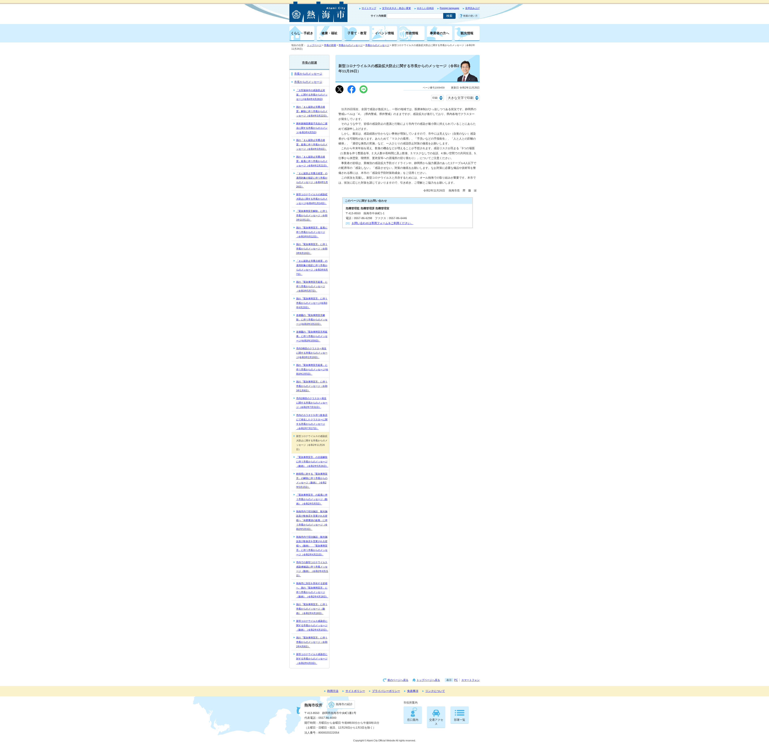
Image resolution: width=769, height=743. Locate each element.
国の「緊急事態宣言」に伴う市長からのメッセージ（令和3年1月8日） (311, 386)
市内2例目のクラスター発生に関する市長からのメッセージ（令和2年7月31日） (311, 403)
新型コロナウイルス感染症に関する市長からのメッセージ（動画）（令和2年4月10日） (312, 625)
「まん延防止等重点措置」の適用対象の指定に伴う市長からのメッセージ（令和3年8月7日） (312, 268)
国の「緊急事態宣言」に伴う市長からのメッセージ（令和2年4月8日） (311, 642)
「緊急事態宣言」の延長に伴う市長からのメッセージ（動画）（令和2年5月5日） (311, 499)
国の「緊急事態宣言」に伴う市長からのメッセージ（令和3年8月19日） (311, 249)
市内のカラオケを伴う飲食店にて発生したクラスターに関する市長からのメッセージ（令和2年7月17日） (311, 422)
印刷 (435, 97)
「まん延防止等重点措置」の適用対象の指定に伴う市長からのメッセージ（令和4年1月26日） (312, 180)
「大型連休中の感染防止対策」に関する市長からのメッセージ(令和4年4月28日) (311, 95)
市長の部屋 (330, 45)
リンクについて (435, 691)
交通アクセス (436, 721)
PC (456, 680)
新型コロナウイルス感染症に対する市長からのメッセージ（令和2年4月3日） (311, 658)
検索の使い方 (470, 15)
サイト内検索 (378, 15)
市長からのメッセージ (351, 45)
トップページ (314, 45)
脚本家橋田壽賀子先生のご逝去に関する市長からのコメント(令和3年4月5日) (311, 128)
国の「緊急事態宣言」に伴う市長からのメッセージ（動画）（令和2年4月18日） (311, 609)
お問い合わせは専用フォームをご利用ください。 (382, 223)
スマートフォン (470, 680)
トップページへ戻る (428, 680)
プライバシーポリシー (386, 691)
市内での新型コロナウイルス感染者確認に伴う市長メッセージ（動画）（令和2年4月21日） (312, 569)
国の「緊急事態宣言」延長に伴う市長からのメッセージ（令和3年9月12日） (311, 232)
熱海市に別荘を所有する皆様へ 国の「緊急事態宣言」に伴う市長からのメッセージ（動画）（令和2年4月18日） (312, 590)
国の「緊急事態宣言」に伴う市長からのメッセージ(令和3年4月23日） (311, 303)
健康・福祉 (329, 33)
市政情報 (412, 33)
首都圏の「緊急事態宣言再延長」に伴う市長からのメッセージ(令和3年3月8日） (311, 336)
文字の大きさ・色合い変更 (396, 8)
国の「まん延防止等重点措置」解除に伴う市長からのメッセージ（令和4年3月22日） (312, 111)
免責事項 (412, 691)
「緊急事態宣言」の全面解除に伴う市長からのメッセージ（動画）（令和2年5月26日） (312, 461)
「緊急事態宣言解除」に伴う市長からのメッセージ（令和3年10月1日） (311, 215)
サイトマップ (369, 8)
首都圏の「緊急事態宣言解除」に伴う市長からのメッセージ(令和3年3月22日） (311, 319)
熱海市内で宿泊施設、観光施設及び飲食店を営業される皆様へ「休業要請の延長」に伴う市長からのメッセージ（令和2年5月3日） (311, 520)
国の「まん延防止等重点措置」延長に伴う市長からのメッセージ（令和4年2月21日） (312, 161)
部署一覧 (459, 719)
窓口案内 (412, 719)
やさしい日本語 (425, 8)
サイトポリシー (355, 691)
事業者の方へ (439, 33)
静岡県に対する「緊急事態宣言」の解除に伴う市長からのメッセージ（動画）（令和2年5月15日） (311, 480)
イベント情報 (384, 33)
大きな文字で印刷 (460, 98)
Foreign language (449, 8)
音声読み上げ (472, 8)
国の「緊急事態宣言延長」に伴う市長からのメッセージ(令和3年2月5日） (312, 369)
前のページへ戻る (398, 680)
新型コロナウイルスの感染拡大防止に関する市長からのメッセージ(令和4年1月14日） (311, 199)
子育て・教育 (357, 33)
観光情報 (467, 33)
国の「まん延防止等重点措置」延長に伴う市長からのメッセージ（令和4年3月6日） (311, 144)
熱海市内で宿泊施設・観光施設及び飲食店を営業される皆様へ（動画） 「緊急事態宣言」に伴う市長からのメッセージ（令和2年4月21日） (311, 546)
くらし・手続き (302, 33)
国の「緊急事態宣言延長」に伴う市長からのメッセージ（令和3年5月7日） (311, 286)
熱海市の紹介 (344, 704)
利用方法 (332, 691)
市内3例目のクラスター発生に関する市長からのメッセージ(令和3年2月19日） (311, 353)
